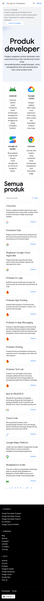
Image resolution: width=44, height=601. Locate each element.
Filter (35, 198)
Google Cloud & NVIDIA (10, 524)
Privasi (14, 591)
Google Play (6, 577)
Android (4, 560)
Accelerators (6, 522)
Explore (33, 222)
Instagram (5, 541)
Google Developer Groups (11, 516)
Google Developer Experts (11, 519)
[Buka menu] (3, 3)
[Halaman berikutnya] (31, 488)
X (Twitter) (5, 547)
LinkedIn (5, 544)
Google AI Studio (8, 569)
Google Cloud (6, 574)
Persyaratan (6, 591)
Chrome (4, 563)
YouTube (5, 549)
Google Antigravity (8, 572)
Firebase (5, 566)
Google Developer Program (11, 513)
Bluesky (4, 538)
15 (27, 488)
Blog (3, 536)
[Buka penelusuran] (34, 3)
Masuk (39, 3)
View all (4, 580)
